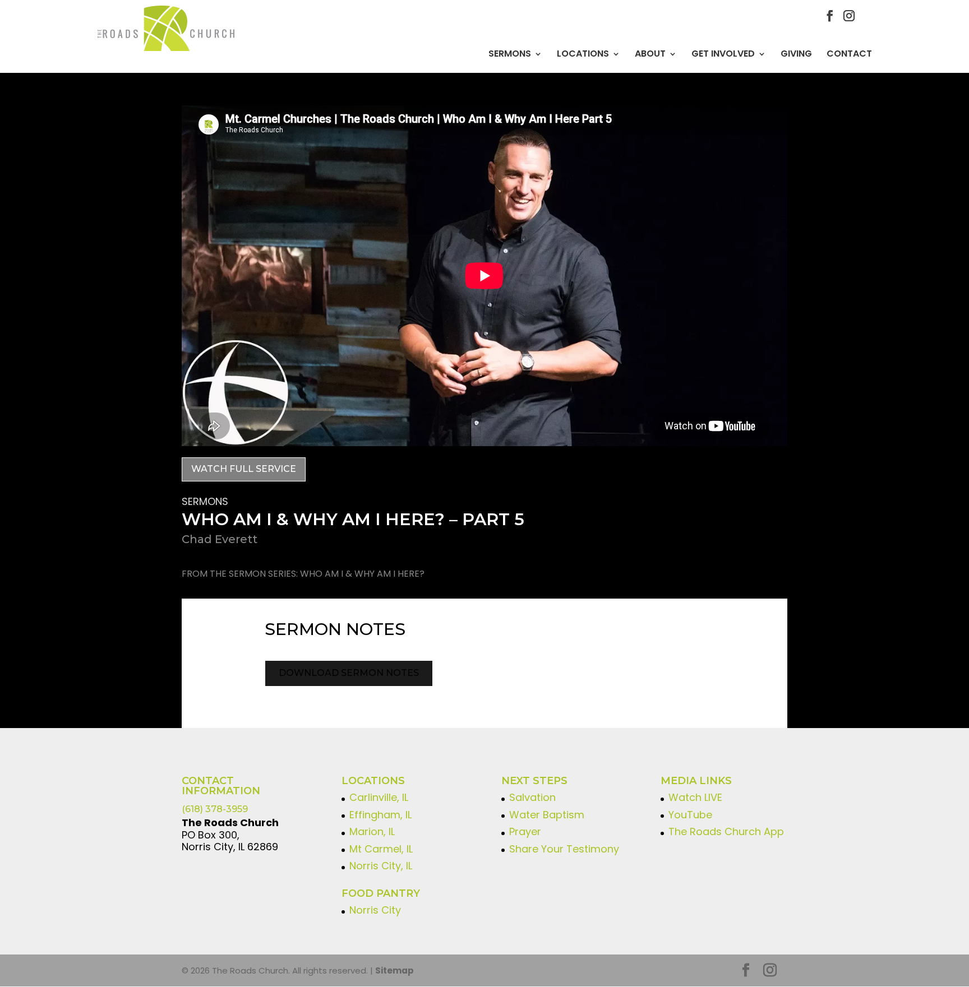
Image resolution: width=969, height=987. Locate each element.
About (650, 54)
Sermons (509, 54)
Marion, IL (372, 831)
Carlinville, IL (378, 797)
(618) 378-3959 (215, 809)
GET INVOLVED (723, 54)
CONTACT (849, 54)
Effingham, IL (380, 815)
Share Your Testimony (564, 849)
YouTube (690, 815)
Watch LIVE (695, 797)
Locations (583, 54)
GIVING (796, 54)
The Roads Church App (726, 831)
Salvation (532, 797)
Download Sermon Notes (349, 673)
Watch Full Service (243, 469)
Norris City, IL (380, 866)
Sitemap (394, 970)
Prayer (525, 831)
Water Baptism (546, 815)
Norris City (375, 910)
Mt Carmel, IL (381, 849)
